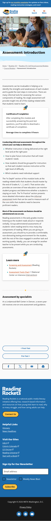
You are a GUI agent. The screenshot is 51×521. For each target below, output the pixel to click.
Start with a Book (10, 456)
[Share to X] (20, 366)
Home (4, 66)
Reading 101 (13, 66)
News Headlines (9, 431)
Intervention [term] (31, 275)
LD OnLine (7, 449)
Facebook (19, 514)
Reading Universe (10, 453)
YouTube (32, 514)
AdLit (5, 443)
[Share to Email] (32, 366)
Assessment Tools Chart (20, 272)
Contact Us (10, 414)
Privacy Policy (25, 507)
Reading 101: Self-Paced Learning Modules (33, 66)
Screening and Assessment (20, 265)
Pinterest (25, 514)
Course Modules (9, 68)
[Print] (43, 366)
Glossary (6, 428)
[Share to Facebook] (8, 366)
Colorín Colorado (10, 446)
